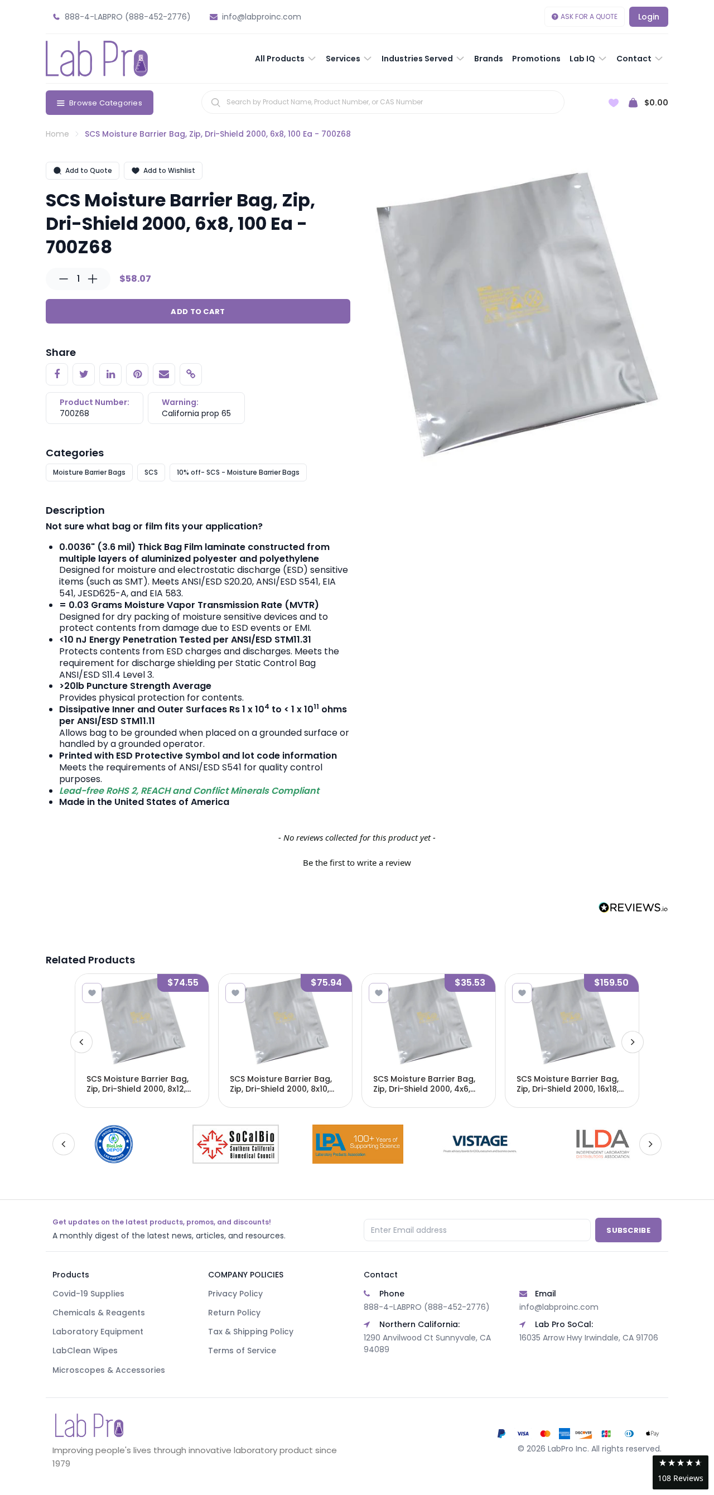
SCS (151, 472)
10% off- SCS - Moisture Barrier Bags (238, 472)
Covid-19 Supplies (88, 1293)
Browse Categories (105, 103)
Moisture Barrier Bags (89, 472)
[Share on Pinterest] (137, 374)
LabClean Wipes (85, 1350)
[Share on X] (84, 374)
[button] (357, 861)
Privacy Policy (235, 1293)
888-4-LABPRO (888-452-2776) (427, 1307)
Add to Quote (88, 170)
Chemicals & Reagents (98, 1312)
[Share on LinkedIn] (110, 374)
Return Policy (234, 1312)
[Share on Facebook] (57, 374)
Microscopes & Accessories (108, 1370)
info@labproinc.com (559, 1307)
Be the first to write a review (357, 862)
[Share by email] (164, 374)
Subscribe (628, 1230)
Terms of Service (242, 1350)
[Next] (632, 1042)
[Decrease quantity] (63, 279)
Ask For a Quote (589, 16)
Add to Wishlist (169, 170)
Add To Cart (198, 311)
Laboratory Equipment (97, 1331)
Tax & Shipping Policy (250, 1331)
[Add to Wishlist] (92, 993)
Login (648, 16)
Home (57, 134)
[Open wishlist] (614, 103)
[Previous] (81, 1042)
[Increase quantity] (92, 279)
